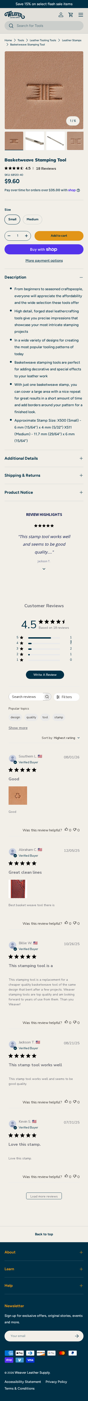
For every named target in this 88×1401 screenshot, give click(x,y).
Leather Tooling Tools (43, 40)
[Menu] (81, 15)
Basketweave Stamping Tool (27, 44)
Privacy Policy (56, 1382)
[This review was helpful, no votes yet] (66, 830)
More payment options (44, 260)
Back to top (44, 1234)
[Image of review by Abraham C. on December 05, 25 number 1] (18, 889)
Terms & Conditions (20, 1388)
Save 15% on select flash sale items (44, 4)
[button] (71, 15)
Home (8, 40)
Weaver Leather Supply (32, 1373)
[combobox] (44, 25)
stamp (58, 717)
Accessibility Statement (23, 1382)
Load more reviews (44, 1196)
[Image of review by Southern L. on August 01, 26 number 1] (18, 795)
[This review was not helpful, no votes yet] (74, 830)
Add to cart (59, 236)
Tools (21, 40)
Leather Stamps (71, 40)
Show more (18, 727)
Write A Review (45, 675)
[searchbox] (26, 696)
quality (31, 717)
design (15, 717)
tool (45, 717)
